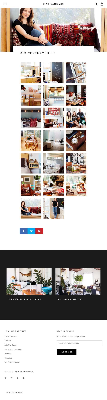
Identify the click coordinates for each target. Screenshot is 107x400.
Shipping (8, 358)
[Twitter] (5, 377)
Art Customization (12, 362)
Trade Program (11, 336)
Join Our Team (10, 345)
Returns (8, 353)
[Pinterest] (17, 377)
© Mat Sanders (15, 392)
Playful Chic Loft (25, 299)
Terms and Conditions (13, 349)
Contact (8, 340)
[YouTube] (23, 377)
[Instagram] (11, 377)
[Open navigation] (5, 4)
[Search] (96, 4)
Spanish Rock (70, 299)
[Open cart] (102, 3)
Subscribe (67, 352)
